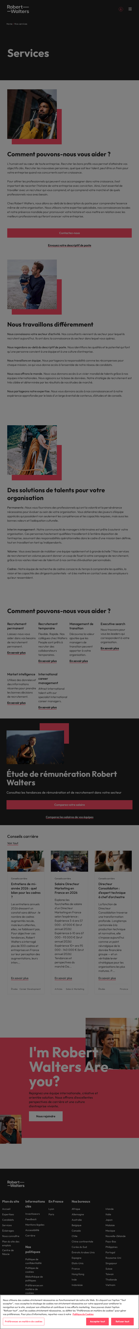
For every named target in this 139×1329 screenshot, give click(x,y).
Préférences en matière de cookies (23, 1321)
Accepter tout (97, 1321)
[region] (69, 1312)
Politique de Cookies (83, 1314)
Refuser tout (122, 1321)
